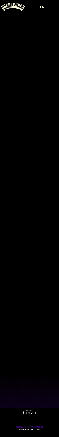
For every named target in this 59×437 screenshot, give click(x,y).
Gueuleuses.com (26, 430)
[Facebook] (34, 420)
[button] (53, 7)
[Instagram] (25, 420)
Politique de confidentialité (29, 426)
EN (42, 7)
